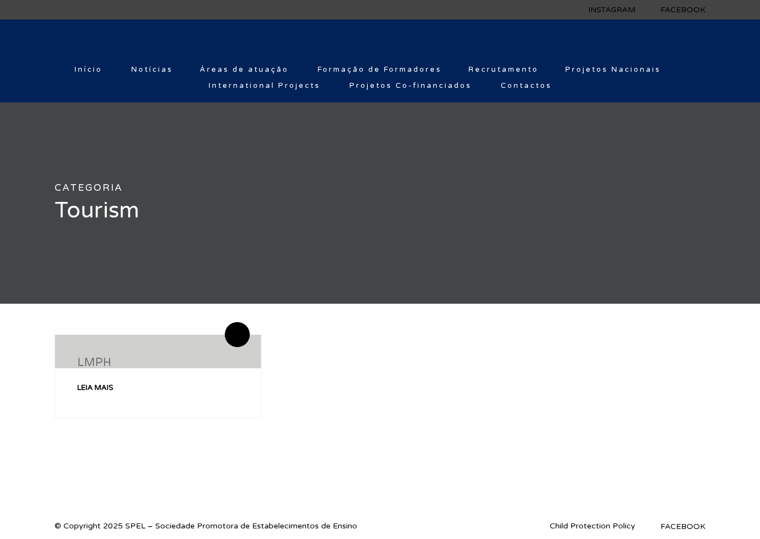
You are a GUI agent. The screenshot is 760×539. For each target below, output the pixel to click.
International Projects (264, 85)
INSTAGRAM (611, 9)
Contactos (526, 85)
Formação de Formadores (380, 69)
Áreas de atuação (244, 69)
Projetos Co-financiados (410, 85)
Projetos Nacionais (613, 69)
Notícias (152, 69)
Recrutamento (503, 69)
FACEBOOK (682, 9)
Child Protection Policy (592, 526)
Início (88, 69)
